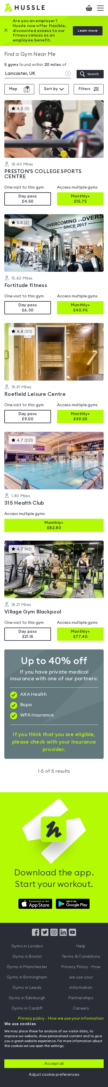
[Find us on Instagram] (54, 934)
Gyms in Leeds (26, 988)
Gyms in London (27, 946)
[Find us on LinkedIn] (63, 934)
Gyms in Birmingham (27, 977)
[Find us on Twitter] (44, 934)
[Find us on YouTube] (72, 934)
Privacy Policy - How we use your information (81, 977)
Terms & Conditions (81, 957)
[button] (54, 153)
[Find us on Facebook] (35, 934)
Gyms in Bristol (27, 957)
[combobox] (37, 74)
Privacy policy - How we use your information (61, 1018)
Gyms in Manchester (27, 967)
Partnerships (81, 998)
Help (81, 946)
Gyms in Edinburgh (27, 998)
